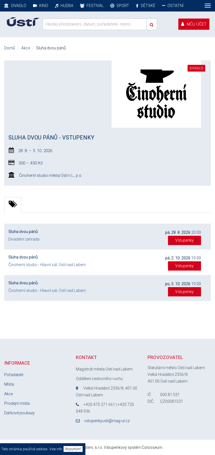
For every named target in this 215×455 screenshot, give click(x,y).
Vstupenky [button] (184, 240)
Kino (43, 5)
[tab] (12, 205)
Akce (8, 394)
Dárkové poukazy (19, 413)
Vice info (55, 449)
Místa (9, 384)
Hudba (66, 5)
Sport (122, 5)
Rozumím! (73, 449)
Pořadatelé (13, 374)
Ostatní (175, 5)
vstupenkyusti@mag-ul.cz (107, 421)
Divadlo (18, 5)
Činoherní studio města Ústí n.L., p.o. (50, 175)
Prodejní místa (17, 403)
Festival (95, 5)
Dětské (147, 5)
